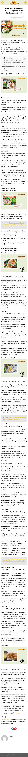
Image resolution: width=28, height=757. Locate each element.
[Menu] (2, 2)
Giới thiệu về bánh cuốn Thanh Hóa (12, 60)
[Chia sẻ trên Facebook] (12, 728)
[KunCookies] (14, 3)
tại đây (18, 713)
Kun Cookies (7, 719)
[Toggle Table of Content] (23, 58)
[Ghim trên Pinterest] (15, 728)
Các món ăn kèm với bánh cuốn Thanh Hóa (13, 63)
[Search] (25, 2)
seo (14, 18)
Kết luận (5, 70)
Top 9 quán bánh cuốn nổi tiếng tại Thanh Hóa (14, 67)
